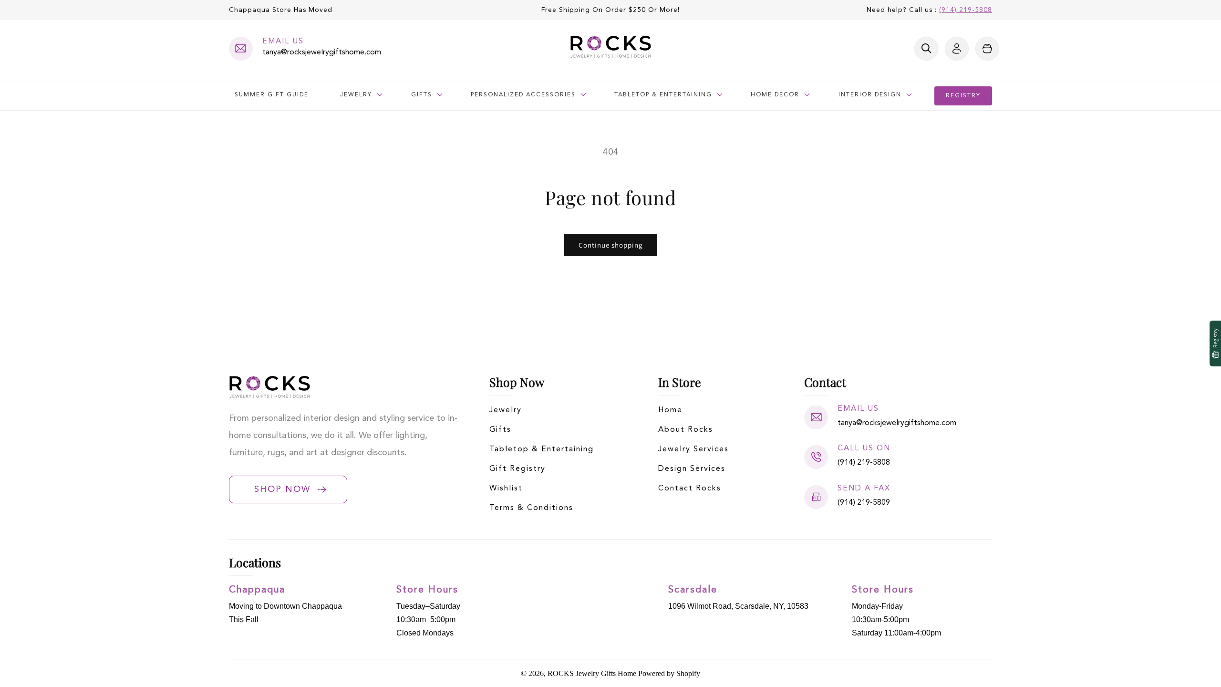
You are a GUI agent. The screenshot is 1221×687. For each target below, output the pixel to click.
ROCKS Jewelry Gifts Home (592, 673)
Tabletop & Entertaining (541, 449)
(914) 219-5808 (965, 10)
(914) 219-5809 (864, 503)
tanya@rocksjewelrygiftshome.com (321, 52)
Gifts (500, 430)
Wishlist (506, 488)
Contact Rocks (689, 488)
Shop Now (282, 489)
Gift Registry (517, 469)
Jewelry (505, 410)
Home (670, 410)
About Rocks (685, 430)
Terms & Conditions (531, 508)
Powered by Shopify (669, 673)
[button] (926, 48)
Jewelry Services (693, 449)
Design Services (691, 469)
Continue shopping (611, 245)
